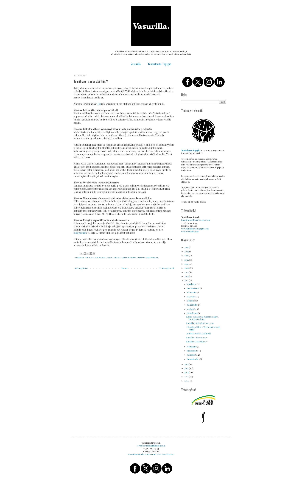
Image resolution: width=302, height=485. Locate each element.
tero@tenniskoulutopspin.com (195, 220)
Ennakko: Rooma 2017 (196, 337)
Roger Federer (113, 257)
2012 (187, 380)
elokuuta (191, 300)
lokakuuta (191, 292)
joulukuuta (192, 284)
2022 (187, 259)
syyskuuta (192, 296)
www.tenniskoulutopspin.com (195, 228)
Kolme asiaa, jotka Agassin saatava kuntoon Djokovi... (202, 318)
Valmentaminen (152, 257)
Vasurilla (136, 64)
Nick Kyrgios (100, 257)
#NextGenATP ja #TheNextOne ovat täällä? (203, 328)
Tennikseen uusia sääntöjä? (198, 333)
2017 (187, 280)
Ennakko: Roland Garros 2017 (200, 323)
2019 (187, 272)
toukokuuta (192, 313)
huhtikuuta (192, 346)
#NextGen (89, 257)
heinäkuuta (192, 304)
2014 (187, 372)
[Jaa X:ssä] (87, 253)
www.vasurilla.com (190, 231)
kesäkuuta (192, 309)
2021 (187, 263)
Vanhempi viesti (166, 268)
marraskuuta (193, 288)
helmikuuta (192, 354)
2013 (187, 376)
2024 (187, 251)
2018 (187, 276)
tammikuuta (193, 359)
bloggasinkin (80, 232)
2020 (187, 268)
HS (99, 103)
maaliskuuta (193, 350)
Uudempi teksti (81, 268)
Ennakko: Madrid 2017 (196, 341)
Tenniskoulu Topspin (159, 64)
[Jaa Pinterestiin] (93, 253)
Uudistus (141, 257)
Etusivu (123, 268)
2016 (187, 364)
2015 (187, 368)
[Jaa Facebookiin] (90, 253)
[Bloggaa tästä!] (84, 253)
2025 (187, 247)
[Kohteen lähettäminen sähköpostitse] (81, 253)
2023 (187, 255)
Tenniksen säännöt (128, 257)
